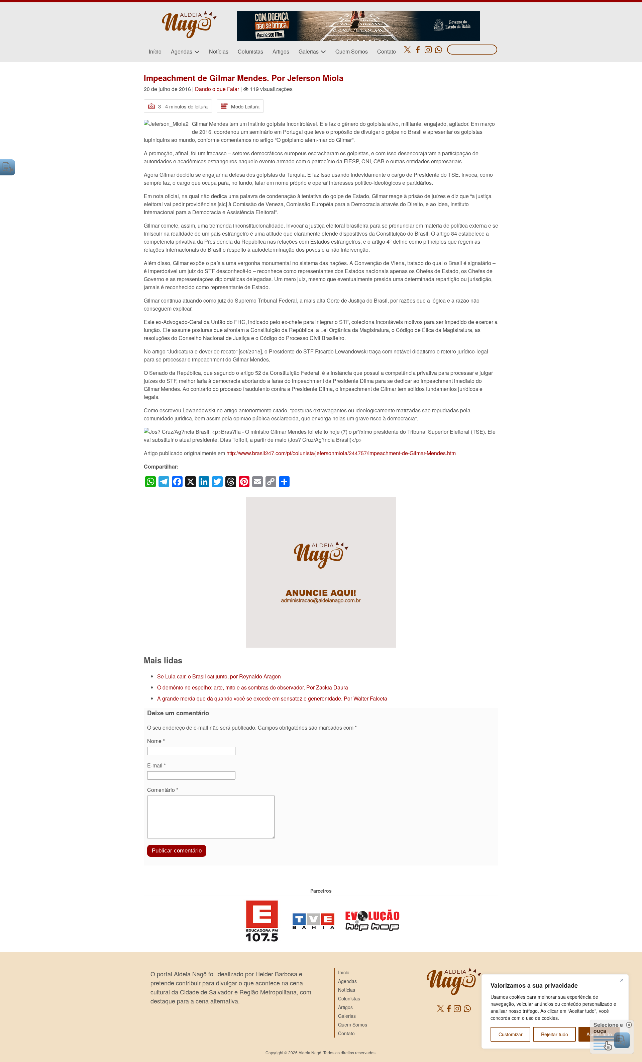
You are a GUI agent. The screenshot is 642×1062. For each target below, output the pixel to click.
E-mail (156, 765)
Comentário (162, 790)
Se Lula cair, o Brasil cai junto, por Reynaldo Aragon (219, 676)
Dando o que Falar (217, 89)
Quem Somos (351, 51)
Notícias (218, 51)
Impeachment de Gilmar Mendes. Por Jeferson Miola (243, 77)
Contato (386, 51)
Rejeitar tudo (554, 1034)
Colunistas (250, 51)
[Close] (622, 980)
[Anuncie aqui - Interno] (321, 501)
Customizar (511, 1034)
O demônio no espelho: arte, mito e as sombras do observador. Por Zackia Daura (252, 687)
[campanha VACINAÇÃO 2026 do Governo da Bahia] (358, 14)
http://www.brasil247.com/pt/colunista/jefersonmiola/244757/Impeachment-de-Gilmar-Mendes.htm (341, 453)
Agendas (181, 51)
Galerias (309, 51)
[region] (555, 1011)
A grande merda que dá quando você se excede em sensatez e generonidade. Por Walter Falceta (272, 698)
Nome (156, 741)
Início (155, 51)
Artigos (281, 51)
